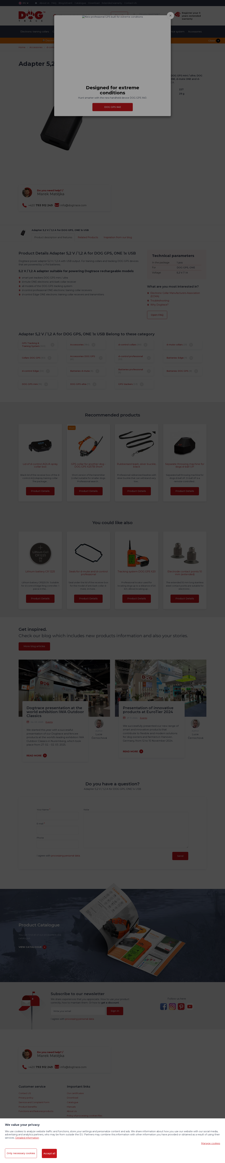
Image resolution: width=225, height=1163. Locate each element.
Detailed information (27, 1137)
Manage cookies (210, 1143)
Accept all (49, 1153)
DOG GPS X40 (112, 107)
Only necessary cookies (21, 1153)
